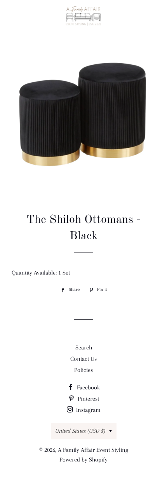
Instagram (88, 409)
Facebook (87, 387)
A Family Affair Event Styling (93, 449)
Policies (83, 369)
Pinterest (87, 398)
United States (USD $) (80, 430)
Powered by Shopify (83, 459)
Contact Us (83, 358)
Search (83, 347)
